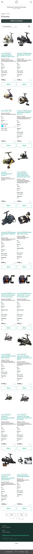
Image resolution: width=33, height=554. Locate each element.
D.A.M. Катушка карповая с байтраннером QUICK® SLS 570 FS (7, 417)
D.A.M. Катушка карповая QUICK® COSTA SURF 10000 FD (8, 356)
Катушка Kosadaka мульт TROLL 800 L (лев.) (24, 233)
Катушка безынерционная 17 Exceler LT (7, 173)
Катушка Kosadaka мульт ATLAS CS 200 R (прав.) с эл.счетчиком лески (8, 295)
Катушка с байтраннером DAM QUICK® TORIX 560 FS (24, 55)
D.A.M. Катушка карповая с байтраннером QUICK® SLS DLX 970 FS (7, 477)
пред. (11, 514)
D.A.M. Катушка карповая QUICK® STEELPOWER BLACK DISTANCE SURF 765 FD (23, 174)
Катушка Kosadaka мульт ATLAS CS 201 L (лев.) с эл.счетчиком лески (24, 295)
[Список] (29, 26)
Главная (3, 13)
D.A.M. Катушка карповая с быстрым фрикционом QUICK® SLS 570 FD (24, 357)
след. (21, 514)
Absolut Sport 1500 (6, 111)
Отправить (16, 538)
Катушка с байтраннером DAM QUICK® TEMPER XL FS (8, 233)
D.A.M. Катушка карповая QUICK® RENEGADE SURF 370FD (7, 55)
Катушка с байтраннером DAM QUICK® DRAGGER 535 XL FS (24, 112)
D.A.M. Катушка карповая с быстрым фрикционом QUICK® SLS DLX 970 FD (24, 417)
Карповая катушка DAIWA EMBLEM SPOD (23, 475)
